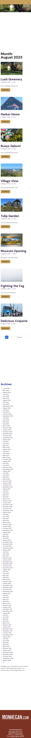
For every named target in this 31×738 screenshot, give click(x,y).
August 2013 (6, 570)
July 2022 (6, 418)
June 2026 (6, 388)
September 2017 (8, 487)
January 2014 (7, 560)
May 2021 (6, 445)
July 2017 (5, 491)
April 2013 (6, 577)
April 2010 (6, 645)
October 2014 (7, 546)
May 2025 (6, 398)
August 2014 (6, 550)
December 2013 (7, 562)
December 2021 (7, 432)
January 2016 (7, 526)
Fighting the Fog (12, 286)
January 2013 (7, 583)
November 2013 (7, 564)
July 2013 (5, 572)
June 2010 (6, 641)
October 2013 (7, 566)
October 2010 (7, 633)
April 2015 (6, 538)
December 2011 (7, 609)
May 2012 (6, 599)
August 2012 (6, 593)
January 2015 (7, 540)
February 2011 (7, 625)
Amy (14, 82)
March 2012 (6, 603)
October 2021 (7, 436)
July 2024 (6, 402)
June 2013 (6, 574)
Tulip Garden (10, 216)
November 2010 (7, 631)
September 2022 (8, 416)
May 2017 (6, 495)
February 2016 (7, 524)
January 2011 (6, 627)
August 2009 (7, 660)
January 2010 (7, 650)
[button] (29, 2)
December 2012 (7, 585)
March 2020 (6, 457)
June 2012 (6, 597)
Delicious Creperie (14, 321)
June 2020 (6, 453)
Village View (9, 181)
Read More (5, 90)
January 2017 (7, 503)
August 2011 (6, 613)
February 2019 (7, 467)
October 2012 (7, 589)
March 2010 (6, 646)
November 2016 (7, 507)
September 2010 (8, 635)
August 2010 (6, 637)
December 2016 (7, 505)
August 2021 (6, 440)
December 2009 (8, 652)
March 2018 (6, 479)
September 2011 (7, 611)
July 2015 (5, 534)
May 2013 (6, 576)
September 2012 (8, 591)
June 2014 (6, 554)
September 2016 (8, 510)
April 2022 (6, 424)
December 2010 (7, 629)
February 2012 (7, 605)
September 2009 (8, 658)
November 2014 (7, 544)
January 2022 (7, 430)
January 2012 (7, 607)
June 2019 (6, 465)
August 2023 (7, 408)
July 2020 (6, 451)
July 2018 (5, 473)
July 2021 (5, 441)
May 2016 (6, 518)
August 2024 (7, 400)
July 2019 (5, 463)
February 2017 (7, 501)
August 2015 (6, 532)
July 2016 (5, 514)
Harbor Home (10, 114)
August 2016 (6, 512)
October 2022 (7, 414)
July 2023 (6, 410)
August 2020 (7, 449)
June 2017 (6, 493)
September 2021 (8, 438)
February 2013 (7, 581)
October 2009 (7, 656)
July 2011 (5, 615)
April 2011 (5, 621)
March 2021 (6, 447)
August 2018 (6, 471)
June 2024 (6, 404)
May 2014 (6, 556)
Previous (19, 337)
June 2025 (6, 396)
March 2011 (6, 623)
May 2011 (5, 619)
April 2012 (6, 601)
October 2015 (7, 528)
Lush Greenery (11, 79)
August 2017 (6, 489)
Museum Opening (13, 251)
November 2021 (7, 434)
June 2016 (6, 516)
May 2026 (6, 390)
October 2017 (7, 485)
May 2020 (6, 455)
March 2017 (6, 499)
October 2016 (7, 508)
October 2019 (7, 459)
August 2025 (7, 392)
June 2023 (6, 412)
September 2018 (8, 469)
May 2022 (6, 422)
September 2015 (8, 530)
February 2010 (7, 648)
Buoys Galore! (11, 146)
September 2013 (8, 568)
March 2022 (6, 426)
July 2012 (5, 595)
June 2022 (6, 420)
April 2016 (6, 520)
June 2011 (6, 617)
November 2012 (7, 587)
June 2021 (6, 443)
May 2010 (6, 643)
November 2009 (8, 654)
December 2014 (7, 542)
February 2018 (7, 481)
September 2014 (8, 548)
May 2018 (6, 477)
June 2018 (6, 475)
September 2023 (8, 406)
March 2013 (6, 579)
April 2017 (6, 497)
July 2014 (6, 552)
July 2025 (6, 394)
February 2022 (7, 428)
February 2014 (7, 558)
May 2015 (6, 536)
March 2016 (6, 522)
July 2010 (6, 639)
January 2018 (7, 483)
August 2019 (6, 461)
